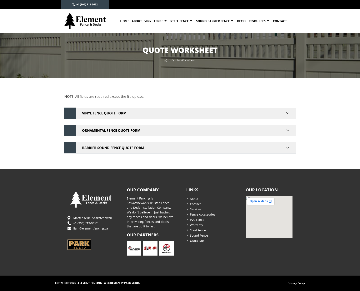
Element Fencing (90, 283)
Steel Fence (179, 21)
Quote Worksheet (183, 60)
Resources (257, 21)
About (137, 21)
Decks (241, 21)
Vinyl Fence (153, 21)
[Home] (165, 60)
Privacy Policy (296, 283)
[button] (180, 113)
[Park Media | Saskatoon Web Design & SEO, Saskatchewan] (79, 244)
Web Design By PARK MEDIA (122, 283)
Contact (280, 21)
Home (124, 21)
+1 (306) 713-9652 (87, 4)
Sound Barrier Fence (213, 21)
